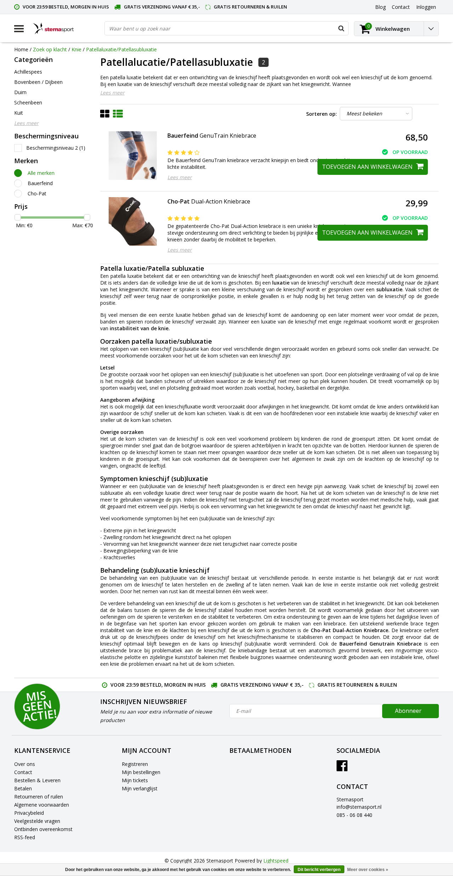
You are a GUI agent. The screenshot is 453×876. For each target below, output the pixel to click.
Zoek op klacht (50, 49)
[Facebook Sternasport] (342, 768)
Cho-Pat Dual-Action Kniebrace (349, 630)
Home (21, 49)
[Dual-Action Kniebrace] (133, 221)
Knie (76, 49)
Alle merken (41, 173)
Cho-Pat (37, 193)
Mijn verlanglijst (139, 788)
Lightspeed (275, 860)
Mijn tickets (135, 780)
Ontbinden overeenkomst (43, 829)
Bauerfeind (40, 183)
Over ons (24, 764)
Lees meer (112, 92)
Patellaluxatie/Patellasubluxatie (121, 49)
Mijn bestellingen (141, 772)
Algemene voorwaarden (41, 804)
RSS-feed (24, 837)
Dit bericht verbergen (319, 869)
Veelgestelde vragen (37, 821)
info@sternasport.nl (359, 806)
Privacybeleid (29, 812)
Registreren (135, 764)
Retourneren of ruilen (38, 796)
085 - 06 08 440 (354, 815)
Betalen (23, 788)
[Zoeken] (341, 28)
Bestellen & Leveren (37, 780)
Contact (23, 772)
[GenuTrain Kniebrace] (133, 155)
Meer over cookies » (367, 869)
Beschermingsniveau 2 (55, 147)
